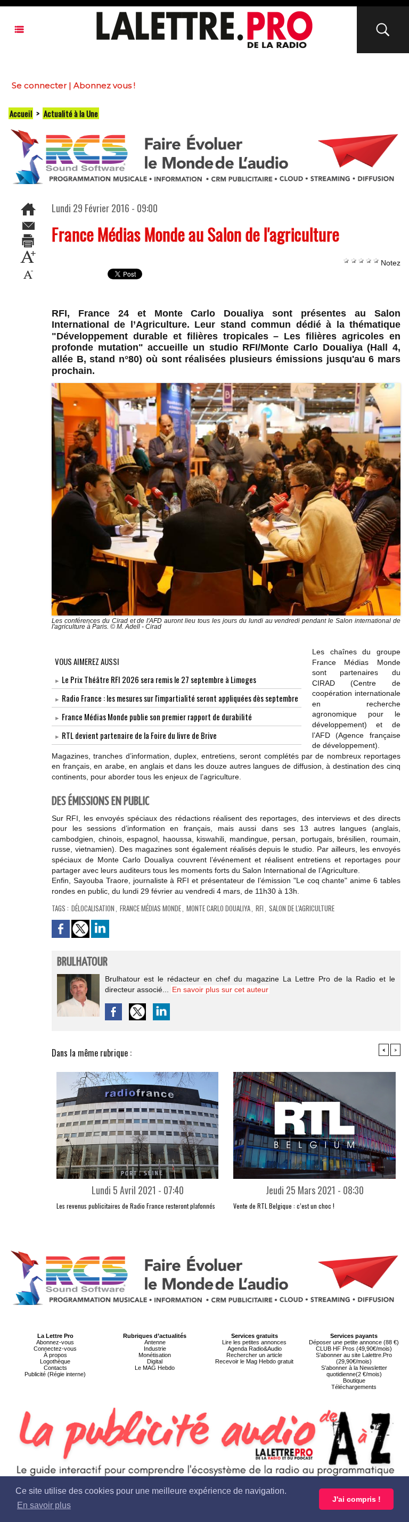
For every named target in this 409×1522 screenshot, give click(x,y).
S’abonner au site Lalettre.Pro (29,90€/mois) (354, 1358)
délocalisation (92, 908)
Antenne (155, 1342)
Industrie (155, 1348)
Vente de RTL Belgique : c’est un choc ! (283, 1205)
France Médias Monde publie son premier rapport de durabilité (157, 716)
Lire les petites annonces (254, 1342)
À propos (55, 1355)
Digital (154, 1361)
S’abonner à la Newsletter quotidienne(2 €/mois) (354, 1371)
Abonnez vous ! (104, 85)
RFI (260, 908)
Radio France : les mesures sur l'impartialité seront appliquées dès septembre (180, 698)
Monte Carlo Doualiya (218, 908)
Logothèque (55, 1361)
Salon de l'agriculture (301, 908)
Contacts (55, 1368)
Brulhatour (82, 962)
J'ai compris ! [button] (356, 1499)
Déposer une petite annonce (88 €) (354, 1342)
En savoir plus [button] (44, 1505)
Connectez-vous (55, 1348)
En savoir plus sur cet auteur (220, 989)
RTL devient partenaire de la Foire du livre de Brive (139, 735)
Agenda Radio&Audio (254, 1348)
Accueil (21, 113)
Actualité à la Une (71, 113)
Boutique (354, 1380)
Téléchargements (354, 1387)
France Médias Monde (150, 908)
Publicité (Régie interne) (55, 1374)
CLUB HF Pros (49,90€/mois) (354, 1348)
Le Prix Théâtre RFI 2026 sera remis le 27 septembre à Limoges (159, 679)
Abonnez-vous (55, 1342)
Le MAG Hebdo (155, 1368)
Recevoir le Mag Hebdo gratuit (254, 1361)
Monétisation (154, 1355)
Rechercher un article (254, 1355)
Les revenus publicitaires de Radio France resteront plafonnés (135, 1205)
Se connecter (39, 85)
